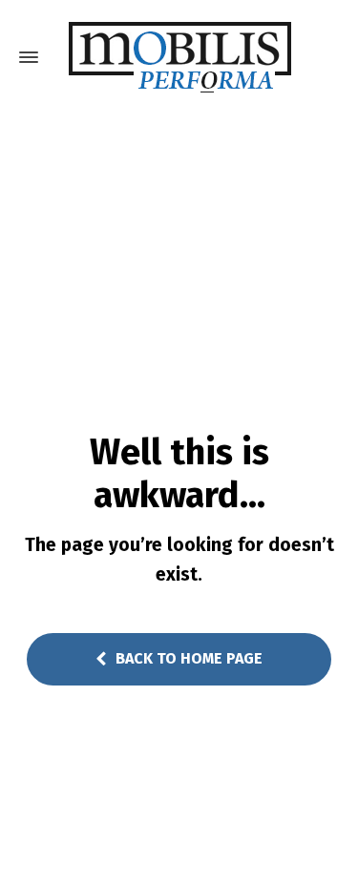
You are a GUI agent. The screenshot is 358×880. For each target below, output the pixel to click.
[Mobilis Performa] (179, 57)
